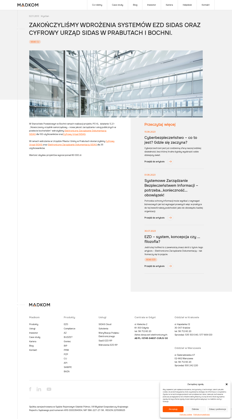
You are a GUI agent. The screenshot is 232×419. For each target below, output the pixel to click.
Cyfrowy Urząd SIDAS (74, 134)
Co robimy (97, 4)
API (65, 362)
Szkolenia (103, 328)
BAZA (67, 371)
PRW (66, 350)
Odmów (195, 409)
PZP (66, 354)
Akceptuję (173, 409)
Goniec (67, 341)
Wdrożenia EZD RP (108, 345)
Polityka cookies (186, 415)
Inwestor (151, 4)
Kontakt (206, 4)
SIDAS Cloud (105, 324)
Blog (135, 4)
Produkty (33, 324)
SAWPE (68, 367)
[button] (226, 384)
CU (65, 358)
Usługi (32, 328)
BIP (65, 345)
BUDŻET (68, 337)
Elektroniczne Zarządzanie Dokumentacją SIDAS (72, 144)
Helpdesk (187, 4)
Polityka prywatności (201, 415)
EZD (66, 324)
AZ (65, 332)
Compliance (69, 328)
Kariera (169, 4)
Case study (117, 4)
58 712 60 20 (144, 331)
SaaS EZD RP (105, 340)
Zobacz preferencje (217, 409)
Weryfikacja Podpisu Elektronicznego (109, 334)
